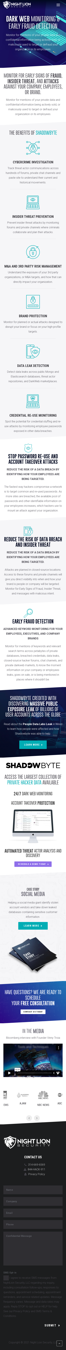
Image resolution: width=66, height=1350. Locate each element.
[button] (58, 5)
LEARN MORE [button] (31, 925)
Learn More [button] (32, 744)
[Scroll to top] (59, 1343)
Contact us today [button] (33, 1012)
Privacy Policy (36, 1174)
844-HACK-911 (36, 1169)
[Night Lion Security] (17, 5)
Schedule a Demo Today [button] (32, 864)
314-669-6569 (36, 1164)
